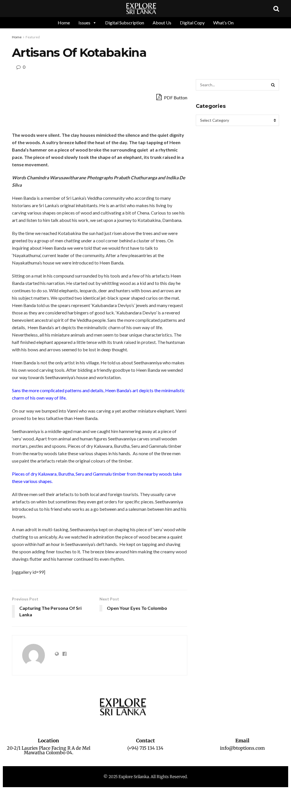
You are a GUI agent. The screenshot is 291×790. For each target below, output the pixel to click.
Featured (33, 37)
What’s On (223, 22)
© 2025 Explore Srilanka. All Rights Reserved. (145, 776)
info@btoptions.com (242, 748)
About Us (162, 22)
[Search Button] (273, 85)
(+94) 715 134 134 (145, 748)
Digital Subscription (124, 22)
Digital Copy (192, 22)
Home (64, 22)
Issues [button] (84, 22)
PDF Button (175, 97)
